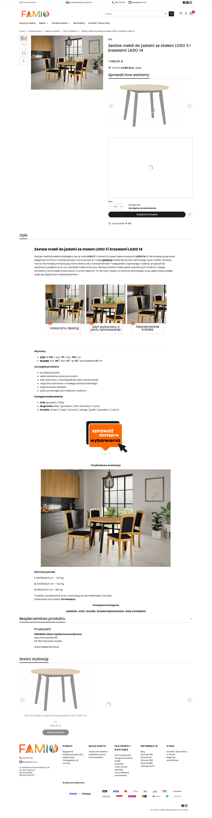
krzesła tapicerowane (110, 611)
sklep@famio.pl (139, 2)
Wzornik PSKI (147, 760)
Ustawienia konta (97, 754)
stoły (81, 611)
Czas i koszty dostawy (121, 768)
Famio (22, 31)
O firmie (171, 754)
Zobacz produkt (55, 732)
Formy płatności (123, 755)
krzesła (91, 611)
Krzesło (44, 360)
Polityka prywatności (73, 754)
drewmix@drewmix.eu (46, 647)
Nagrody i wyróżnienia (172, 759)
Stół (42, 357)
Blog (143, 751)
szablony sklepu (158, 810)
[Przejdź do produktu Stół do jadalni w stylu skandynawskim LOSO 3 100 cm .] (144, 105)
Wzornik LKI (146, 757)
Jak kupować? (148, 766)
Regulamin (68, 751)
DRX (110, 39)
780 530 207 (120, 2)
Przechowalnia (96, 757)
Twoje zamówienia (98, 751)
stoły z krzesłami (135, 611)
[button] (171, 13)
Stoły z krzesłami (70, 31)
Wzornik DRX (147, 754)
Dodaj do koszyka (147, 214)
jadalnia (71, 611)
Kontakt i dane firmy (177, 751)
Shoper (183, 810)
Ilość (110, 201)
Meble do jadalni (52, 31)
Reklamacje (68, 757)
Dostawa (119, 763)
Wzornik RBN (147, 763)
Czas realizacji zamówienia (122, 774)
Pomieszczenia (35, 31)
